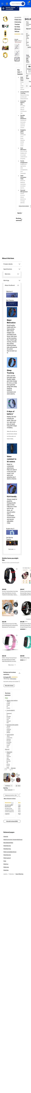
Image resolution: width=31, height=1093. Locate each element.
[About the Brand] (18, 285)
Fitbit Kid (5, 836)
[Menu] (2, 3)
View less (13, 768)
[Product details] (19, 264)
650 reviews (13, 678)
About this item (8, 258)
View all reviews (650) (12, 821)
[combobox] (17, 3)
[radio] (17, 46)
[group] (22, 34)
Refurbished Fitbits (8, 842)
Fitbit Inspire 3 (7, 858)
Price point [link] (9, 752)
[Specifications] (19, 269)
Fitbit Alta (5, 870)
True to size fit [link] (10, 734)
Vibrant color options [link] (12, 700)
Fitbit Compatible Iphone (9, 851)
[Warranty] (18, 274)
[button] (18, 72)
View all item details (24, 206)
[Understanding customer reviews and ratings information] (19, 681)
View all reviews (9, 685)
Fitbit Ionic (6, 867)
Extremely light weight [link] (12, 724)
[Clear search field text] (20, 3)
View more (11, 665)
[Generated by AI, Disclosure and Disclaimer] (10, 769)
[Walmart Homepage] (7, 3)
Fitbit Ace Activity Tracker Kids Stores (12, 839)
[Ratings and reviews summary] (19, 672)
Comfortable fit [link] (11, 710)
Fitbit (4, 861)
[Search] (23, 3)
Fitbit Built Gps (7, 848)
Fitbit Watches (7, 845)
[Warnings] (19, 280)
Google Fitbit (18, 17)
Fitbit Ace (5, 864)
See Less (10, 549)
